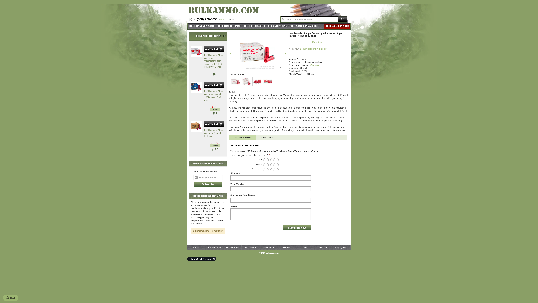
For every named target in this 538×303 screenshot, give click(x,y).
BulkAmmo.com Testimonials (207, 230)
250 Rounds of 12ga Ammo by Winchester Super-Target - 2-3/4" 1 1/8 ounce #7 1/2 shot (213, 60)
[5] (278, 159)
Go (342, 19)
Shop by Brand (341, 247)
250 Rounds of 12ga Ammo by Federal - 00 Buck (213, 132)
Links (305, 247)
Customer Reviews (242, 137)
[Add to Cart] (214, 49)
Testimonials (268, 247)
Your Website (237, 184)
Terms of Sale (214, 247)
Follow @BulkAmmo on (200, 258)
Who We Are (250, 247)
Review (234, 206)
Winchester (315, 64)
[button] (230, 53)
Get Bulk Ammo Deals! (205, 171)
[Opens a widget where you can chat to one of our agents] (10, 298)
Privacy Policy (232, 247)
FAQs (196, 247)
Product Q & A (267, 137)
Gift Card (323, 247)
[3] (271, 159)
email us (224, 19)
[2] (267, 159)
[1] (264, 159)
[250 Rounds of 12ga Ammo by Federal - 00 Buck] (196, 126)
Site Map (287, 247)
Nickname (235, 173)
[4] (274, 159)
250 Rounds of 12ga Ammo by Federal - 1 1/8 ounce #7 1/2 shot (213, 95)
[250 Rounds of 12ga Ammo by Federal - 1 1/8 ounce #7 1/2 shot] (196, 87)
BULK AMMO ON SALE (337, 26)
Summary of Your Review (242, 195)
